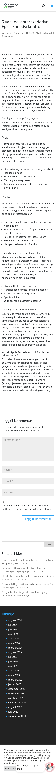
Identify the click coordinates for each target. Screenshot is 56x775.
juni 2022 (13, 711)
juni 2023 (13, 661)
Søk (49, 544)
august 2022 (15, 707)
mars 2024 (14, 643)
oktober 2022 (15, 698)
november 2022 (16, 693)
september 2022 (17, 702)
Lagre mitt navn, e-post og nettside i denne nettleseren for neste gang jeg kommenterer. (26, 507)
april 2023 (13, 670)
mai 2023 (13, 666)
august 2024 (15, 620)
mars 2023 (14, 675)
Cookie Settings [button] (12, 768)
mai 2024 (13, 634)
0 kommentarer (9, 36)
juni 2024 (13, 629)
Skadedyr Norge (12, 33)
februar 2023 (15, 679)
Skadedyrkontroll (44, 33)
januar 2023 (14, 684)
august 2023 (15, 652)
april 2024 (13, 638)
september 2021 (17, 716)
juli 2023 (12, 656)
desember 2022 (16, 688)
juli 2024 (12, 624)
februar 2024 (15, 647)
